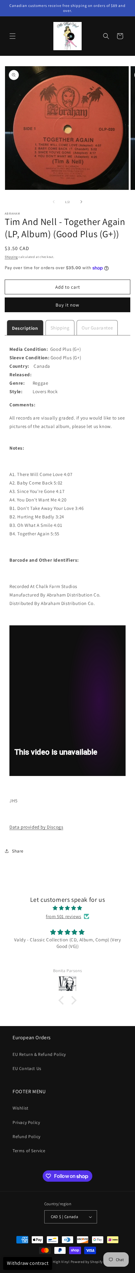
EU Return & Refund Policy (39, 1054)
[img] (67, 908)
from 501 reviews (63, 916)
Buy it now (67, 305)
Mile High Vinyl (57, 1262)
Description (25, 328)
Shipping (11, 257)
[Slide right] (81, 202)
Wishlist (21, 1108)
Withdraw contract (27, 1263)
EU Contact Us (27, 1068)
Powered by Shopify (87, 1262)
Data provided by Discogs (36, 827)
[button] (12, 36)
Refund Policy (26, 1136)
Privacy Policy (26, 1122)
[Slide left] (54, 202)
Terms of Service (29, 1150)
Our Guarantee (97, 328)
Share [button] (18, 851)
